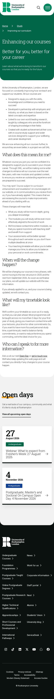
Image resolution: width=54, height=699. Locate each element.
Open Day (24, 356)
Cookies (9, 672)
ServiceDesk (33, 635)
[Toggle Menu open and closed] (48, 8)
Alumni (30, 605)
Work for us (33, 565)
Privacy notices (24, 672)
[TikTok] (13, 650)
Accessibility (29, 675)
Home (5, 26)
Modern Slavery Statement (18, 678)
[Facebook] (48, 650)
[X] (27, 650)
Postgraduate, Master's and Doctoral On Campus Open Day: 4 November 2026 (24, 495)
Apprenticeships (10, 615)
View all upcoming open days (16, 414)
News (30, 555)
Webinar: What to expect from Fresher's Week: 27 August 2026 (25, 454)
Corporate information (38, 575)
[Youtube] (34, 650)
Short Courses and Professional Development (11, 625)
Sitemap (39, 672)
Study (19, 26)
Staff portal (32, 585)
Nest (29, 595)
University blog (34, 622)
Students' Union (34, 615)
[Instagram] (5, 650)
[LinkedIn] (20, 650)
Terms (16, 675)
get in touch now (39, 356)
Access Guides (40, 678)
